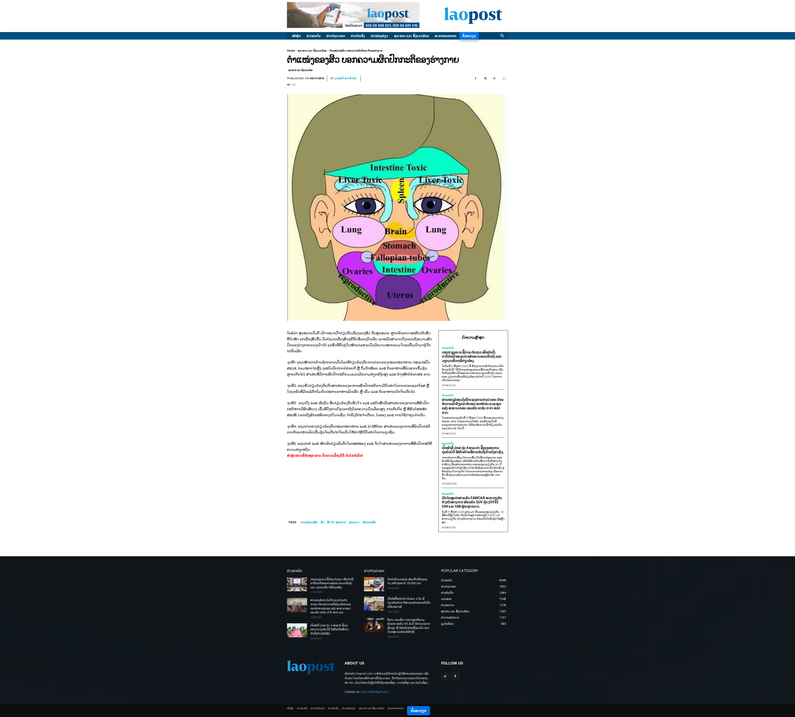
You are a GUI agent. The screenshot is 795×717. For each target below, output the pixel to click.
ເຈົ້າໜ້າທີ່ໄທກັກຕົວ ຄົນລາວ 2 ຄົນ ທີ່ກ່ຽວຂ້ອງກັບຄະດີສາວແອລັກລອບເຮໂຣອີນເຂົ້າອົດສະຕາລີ (409, 603)
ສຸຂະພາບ (354, 522)
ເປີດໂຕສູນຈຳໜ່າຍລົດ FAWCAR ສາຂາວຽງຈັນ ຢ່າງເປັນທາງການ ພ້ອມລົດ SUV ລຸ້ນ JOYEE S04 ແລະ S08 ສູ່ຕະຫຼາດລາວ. (472, 502)
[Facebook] (475, 78)
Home (291, 50)
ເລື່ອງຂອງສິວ (369, 522)
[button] (502, 36)
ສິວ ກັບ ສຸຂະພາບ (336, 522)
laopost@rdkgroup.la (374, 692)
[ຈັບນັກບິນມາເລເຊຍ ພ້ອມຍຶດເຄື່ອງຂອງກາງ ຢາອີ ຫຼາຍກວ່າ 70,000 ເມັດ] (374, 584)
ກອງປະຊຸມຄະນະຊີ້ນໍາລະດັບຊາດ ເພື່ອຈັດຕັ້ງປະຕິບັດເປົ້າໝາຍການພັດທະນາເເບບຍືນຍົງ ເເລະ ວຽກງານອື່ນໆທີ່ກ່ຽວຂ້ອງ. (472, 356)
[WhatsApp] (504, 78)
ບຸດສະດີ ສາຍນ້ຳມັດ (346, 78)
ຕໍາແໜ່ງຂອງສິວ (309, 522)
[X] (485, 78)
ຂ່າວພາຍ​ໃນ (448, 348)
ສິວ (322, 522)
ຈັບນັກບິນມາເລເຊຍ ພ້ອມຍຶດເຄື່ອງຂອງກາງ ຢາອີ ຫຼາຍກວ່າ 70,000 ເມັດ (407, 581)
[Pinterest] (494, 78)
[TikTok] (445, 676)
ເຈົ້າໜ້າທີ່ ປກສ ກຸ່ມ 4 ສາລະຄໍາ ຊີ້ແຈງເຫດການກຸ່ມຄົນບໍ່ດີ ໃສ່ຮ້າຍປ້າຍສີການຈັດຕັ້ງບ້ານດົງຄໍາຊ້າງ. (473, 449)
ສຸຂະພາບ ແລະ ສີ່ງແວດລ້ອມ (312, 50)
